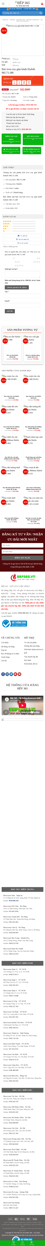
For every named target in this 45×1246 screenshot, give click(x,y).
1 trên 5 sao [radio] (8, 258)
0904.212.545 (13, 943)
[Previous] (5, 40)
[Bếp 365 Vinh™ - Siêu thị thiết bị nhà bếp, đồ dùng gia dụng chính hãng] (22, 4)
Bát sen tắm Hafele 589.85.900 (12, 356)
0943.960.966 (13, 932)
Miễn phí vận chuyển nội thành (17, 120)
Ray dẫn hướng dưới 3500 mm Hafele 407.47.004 (11, 488)
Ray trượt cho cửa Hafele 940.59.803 (11, 397)
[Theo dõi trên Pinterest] (15, 674)
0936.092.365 (13, 1112)
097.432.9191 (13, 1049)
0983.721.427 (13, 1208)
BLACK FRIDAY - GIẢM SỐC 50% (22, 9)
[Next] (40, 40)
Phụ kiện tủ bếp (20, 19)
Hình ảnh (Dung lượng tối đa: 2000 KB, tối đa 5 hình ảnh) (22, 282)
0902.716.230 (13, 1038)
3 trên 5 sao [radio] (10, 262)
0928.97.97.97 (14, 1060)
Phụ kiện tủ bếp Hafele (32, 19)
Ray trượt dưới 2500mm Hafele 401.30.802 (11, 519)
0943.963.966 (13, 1197)
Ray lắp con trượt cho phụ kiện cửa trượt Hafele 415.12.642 (33, 519)
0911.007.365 (13, 1017)
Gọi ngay (13, 1244)
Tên (7, 292)
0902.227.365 (13, 1006)
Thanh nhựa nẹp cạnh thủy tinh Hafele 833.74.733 (33, 458)
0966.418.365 (13, 1081)
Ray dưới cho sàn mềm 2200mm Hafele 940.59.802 (11, 458)
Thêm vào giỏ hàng (11, 137)
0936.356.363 (13, 985)
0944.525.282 (13, 1176)
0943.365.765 (13, 1101)
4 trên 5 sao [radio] (28, 262)
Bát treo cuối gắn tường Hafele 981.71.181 (33, 356)
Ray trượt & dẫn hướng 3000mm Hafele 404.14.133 (33, 488)
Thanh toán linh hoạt (13, 123)
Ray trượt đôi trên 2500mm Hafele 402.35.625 (11, 427)
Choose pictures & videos (17, 287)
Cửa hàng (31, 1244)
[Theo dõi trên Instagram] (7, 674)
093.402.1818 (13, 911)
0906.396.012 (13, 1028)
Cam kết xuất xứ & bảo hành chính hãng (20, 114)
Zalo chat (22, 1244)
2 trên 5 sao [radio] (32, 258)
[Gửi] (41, 13)
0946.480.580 (13, 1070)
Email (7, 301)
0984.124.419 (13, 954)
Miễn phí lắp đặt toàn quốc (15, 117)
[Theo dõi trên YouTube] (19, 674)
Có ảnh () (23, 236)
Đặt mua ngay (33, 136)
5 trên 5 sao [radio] (10, 265)
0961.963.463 (13, 922)
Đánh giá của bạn (11, 269)
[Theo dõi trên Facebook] (3, 674)
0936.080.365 (23, 613)
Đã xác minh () (23, 239)
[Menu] (3, 4)
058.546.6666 (13, 1144)
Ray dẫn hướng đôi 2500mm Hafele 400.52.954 (33, 427)
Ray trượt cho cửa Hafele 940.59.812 (33, 397)
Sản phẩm (12, 19)
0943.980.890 (13, 1123)
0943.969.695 (13, 1155)
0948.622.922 (13, 1186)
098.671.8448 (13, 996)
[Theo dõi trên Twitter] (11, 674)
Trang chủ (5, 19)
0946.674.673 (13, 974)
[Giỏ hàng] (42, 3)
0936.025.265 (13, 1165)
